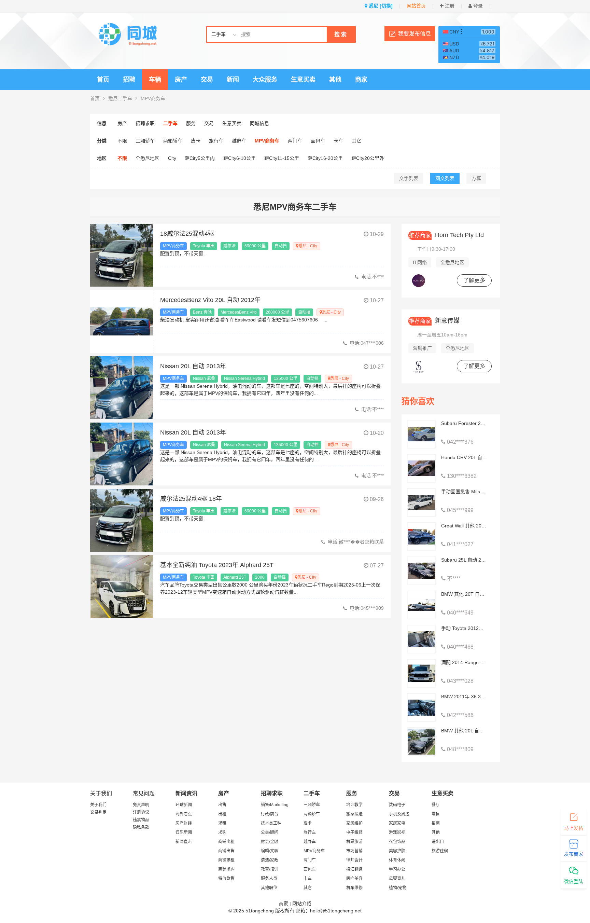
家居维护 (354, 823)
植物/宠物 (397, 887)
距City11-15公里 (281, 158)
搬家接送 (354, 814)
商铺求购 (226, 869)
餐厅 (436, 804)
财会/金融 (269, 841)
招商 (436, 823)
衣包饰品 (397, 841)
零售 (436, 814)
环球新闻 (183, 804)
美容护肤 (397, 851)
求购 (222, 832)
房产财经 (183, 823)
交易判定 (98, 812)
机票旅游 (354, 841)
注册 (449, 6)
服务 (191, 123)
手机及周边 (399, 814)
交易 (207, 79)
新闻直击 (183, 841)
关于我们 (98, 804)
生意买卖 (303, 79)
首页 (103, 79)
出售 (222, 804)
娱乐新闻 (183, 832)
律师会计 (354, 860)
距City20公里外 (367, 158)
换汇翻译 (354, 869)
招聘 (129, 79)
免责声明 (141, 804)
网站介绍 (301, 903)
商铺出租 (226, 841)
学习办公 (397, 869)
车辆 (155, 79)
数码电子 (397, 804)
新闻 (233, 79)
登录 (477, 6)
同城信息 (259, 123)
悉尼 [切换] (380, 6)
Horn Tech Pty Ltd (446, 235)
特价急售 (226, 878)
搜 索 (340, 34)
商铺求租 (226, 860)
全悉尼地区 (147, 158)
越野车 (239, 140)
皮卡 (195, 140)
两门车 (295, 140)
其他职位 (269, 887)
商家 (361, 79)
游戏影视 (397, 832)
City (172, 158)
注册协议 (141, 812)
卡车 (338, 140)
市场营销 (354, 851)
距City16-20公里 (325, 158)
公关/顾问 (269, 832)
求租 (222, 823)
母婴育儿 (397, 878)
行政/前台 (269, 814)
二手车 (170, 123)
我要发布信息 (414, 34)
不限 (122, 140)
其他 (335, 79)
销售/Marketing (275, 804)
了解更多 (474, 280)
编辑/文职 (269, 851)
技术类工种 (271, 823)
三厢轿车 (145, 140)
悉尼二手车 (120, 98)
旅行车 (216, 140)
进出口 (438, 841)
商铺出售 (226, 851)
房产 (181, 79)
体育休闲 (397, 860)
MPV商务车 (153, 98)
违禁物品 (141, 819)
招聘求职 (145, 123)
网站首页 (416, 6)
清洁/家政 (269, 860)
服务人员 (269, 878)
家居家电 (397, 823)
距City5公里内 (200, 158)
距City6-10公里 (239, 158)
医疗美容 (354, 878)
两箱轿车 (172, 140)
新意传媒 (434, 320)
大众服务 (265, 79)
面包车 (318, 140)
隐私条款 (141, 827)
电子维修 (354, 832)
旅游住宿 (440, 851)
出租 (222, 814)
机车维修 (354, 887)
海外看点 (183, 814)
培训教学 (354, 804)
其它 (356, 140)
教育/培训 (269, 869)
